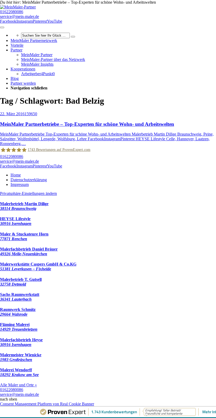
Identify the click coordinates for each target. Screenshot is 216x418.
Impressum (20, 184)
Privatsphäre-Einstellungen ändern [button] (28, 193)
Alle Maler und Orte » (18, 385)
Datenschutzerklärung (29, 179)
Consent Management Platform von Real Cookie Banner (47, 404)
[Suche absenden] (73, 36)
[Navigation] (2, 27)
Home (16, 175)
